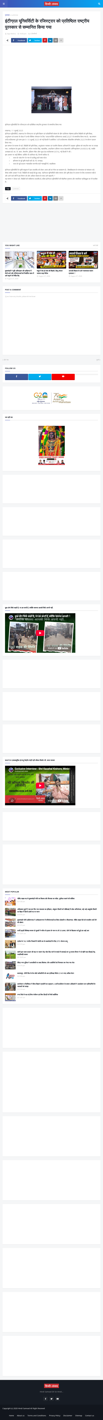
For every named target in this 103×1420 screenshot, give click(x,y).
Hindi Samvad (24, 1408)
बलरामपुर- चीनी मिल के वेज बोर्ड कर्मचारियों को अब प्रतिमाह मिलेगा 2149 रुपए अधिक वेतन (45, 973)
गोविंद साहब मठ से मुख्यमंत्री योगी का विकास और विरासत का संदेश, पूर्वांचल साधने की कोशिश (45, 898)
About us (20, 1415)
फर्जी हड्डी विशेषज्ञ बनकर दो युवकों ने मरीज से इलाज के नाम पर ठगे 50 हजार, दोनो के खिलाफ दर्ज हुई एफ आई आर (53, 930)
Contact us (89, 1415)
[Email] (55, 40)
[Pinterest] (44, 40)
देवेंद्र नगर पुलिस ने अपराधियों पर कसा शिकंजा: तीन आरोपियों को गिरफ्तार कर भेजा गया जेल (45, 962)
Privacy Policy (54, 1415)
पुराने (97, 360)
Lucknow (14, 15)
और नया (6, 360)
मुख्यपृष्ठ (7, 15)
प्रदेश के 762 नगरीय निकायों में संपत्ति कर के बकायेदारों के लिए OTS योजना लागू (42, 941)
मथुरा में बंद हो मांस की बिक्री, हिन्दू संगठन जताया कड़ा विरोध (50, 272)
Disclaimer (67, 1415)
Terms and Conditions (37, 1415)
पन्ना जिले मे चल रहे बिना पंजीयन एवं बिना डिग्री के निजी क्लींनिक (37, 994)
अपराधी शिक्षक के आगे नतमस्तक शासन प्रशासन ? (81, 272)
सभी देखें (95, 245)
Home (11, 1415)
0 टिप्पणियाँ (33, 34)
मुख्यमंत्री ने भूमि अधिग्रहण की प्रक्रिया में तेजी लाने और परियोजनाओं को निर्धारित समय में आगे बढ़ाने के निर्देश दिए (19, 273)
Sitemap (78, 1415)
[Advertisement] (51, 65)
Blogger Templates (51, 1411)
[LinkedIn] (50, 40)
